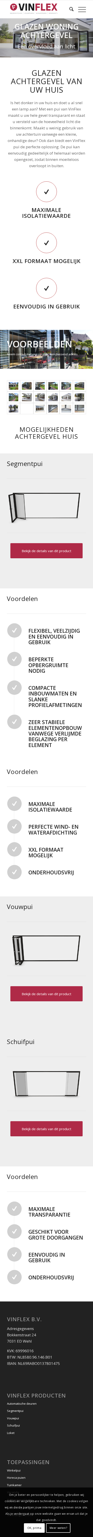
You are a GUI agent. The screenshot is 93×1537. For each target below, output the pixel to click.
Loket (10, 1433)
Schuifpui (13, 1425)
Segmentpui (15, 1411)
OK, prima (34, 1528)
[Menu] (80, 9)
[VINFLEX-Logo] (38, 9)
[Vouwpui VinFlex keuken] (26, 408)
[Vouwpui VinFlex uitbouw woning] (26, 397)
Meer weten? (58, 1528)
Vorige (4, 345)
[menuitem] (69, 9)
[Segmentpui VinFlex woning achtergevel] (13, 386)
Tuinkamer (14, 1485)
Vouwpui (13, 1418)
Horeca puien (16, 1478)
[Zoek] (69, 9)
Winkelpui (14, 1470)
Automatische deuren (22, 1404)
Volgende (89, 345)
